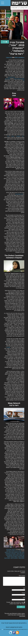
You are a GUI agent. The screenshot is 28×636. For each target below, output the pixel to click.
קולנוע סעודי (21, 558)
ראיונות (8, 627)
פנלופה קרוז (9, 555)
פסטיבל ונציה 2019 (12, 556)
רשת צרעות (7, 558)
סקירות (19, 623)
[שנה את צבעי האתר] (5, 41)
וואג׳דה (8, 347)
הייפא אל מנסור (20, 553)
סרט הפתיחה (11, 77)
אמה (23, 552)
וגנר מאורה (21, 555)
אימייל (23, 593)
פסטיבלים (8, 549)
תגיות (14, 623)
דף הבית (4, 623)
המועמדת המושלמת (11, 553)
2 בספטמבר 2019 (19, 57)
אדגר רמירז (18, 550)
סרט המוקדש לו (19, 194)
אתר (24, 597)
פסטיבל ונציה (21, 556)
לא (23, 136)
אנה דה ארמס (17, 552)
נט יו (2, 629)
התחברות (19, 627)
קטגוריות (9, 623)
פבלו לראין (15, 555)
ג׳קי (8, 136)
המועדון (18, 136)
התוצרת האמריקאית (19, 78)
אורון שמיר (9, 57)
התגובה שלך (21, 575)
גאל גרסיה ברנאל (9, 552)
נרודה (12, 136)
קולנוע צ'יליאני (14, 558)
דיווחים (14, 549)
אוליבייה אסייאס (11, 550)
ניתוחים (24, 623)
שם (24, 588)
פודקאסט (13, 627)
